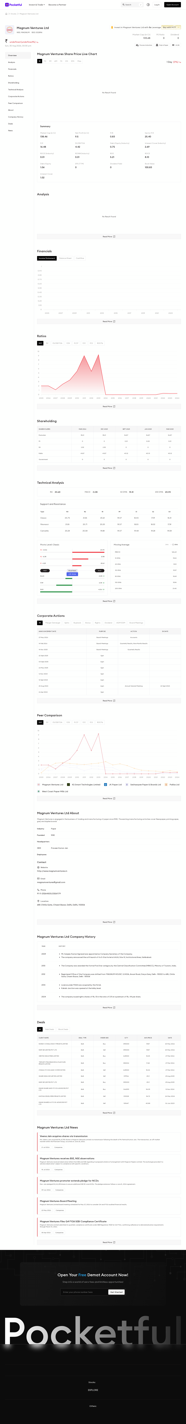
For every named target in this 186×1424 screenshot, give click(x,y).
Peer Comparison (15, 103)
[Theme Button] (148, 4)
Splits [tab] (67, 623)
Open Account (172, 5)
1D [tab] (40, 61)
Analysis (11, 62)
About (11, 110)
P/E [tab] (84, 343)
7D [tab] (45, 61)
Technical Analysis (15, 89)
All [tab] (40, 623)
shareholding (13, 83)
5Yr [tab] (66, 61)
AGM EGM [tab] (120, 623)
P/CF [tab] (76, 343)
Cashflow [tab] (80, 258)
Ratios (11, 76)
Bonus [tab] (88, 623)
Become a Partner (57, 4)
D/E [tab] (40, 343)
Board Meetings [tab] (136, 623)
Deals (10, 124)
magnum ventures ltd (28, 14)
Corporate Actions (16, 96)
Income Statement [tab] (47, 258)
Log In (157, 5)
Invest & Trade (36, 4)
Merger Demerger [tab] (52, 623)
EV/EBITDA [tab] (57, 343)
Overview (12, 55)
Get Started (116, 1292)
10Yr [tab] (72, 61)
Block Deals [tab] (63, 1029)
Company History (15, 117)
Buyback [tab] (77, 623)
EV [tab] (47, 343)
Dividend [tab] (108, 623)
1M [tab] (50, 61)
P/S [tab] (91, 343)
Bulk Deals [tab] (49, 1029)
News (10, 130)
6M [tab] (55, 61)
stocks (13, 14)
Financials (12, 69)
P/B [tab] (68, 343)
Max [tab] (79, 61)
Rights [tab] (97, 623)
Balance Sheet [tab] (65, 258)
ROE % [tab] (100, 343)
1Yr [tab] (61, 61)
